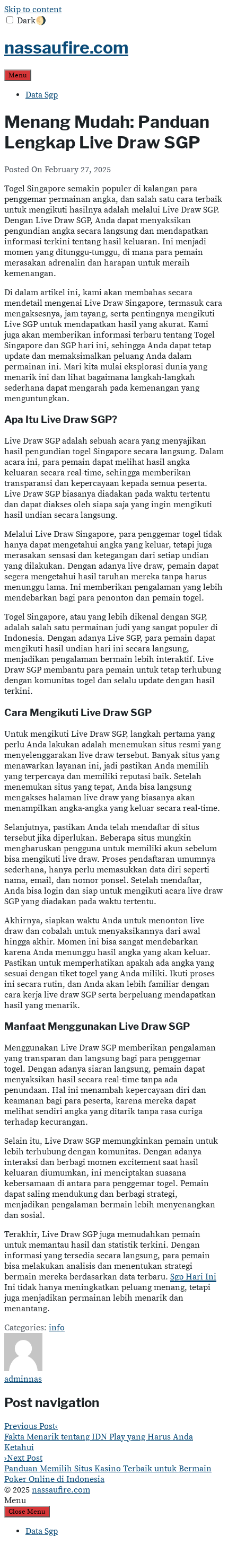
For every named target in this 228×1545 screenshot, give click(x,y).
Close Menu (27, 1511)
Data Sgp (41, 95)
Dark (31, 20)
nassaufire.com (66, 47)
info (57, 1327)
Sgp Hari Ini (193, 1277)
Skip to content (33, 9)
